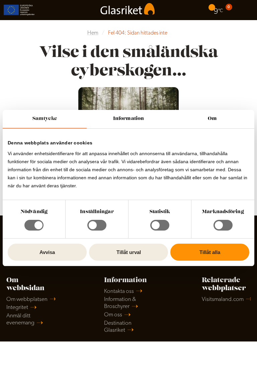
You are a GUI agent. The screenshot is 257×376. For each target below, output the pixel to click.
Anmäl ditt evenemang (20, 319)
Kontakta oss (119, 291)
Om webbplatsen (27, 299)
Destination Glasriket (118, 326)
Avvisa (47, 252)
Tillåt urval (128, 252)
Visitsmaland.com (223, 299)
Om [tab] (212, 118)
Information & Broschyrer (120, 303)
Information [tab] (128, 118)
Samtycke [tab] (44, 118)
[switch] (96, 225)
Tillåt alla (209, 252)
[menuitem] (216, 10)
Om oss (113, 315)
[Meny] (247, 10)
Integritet (17, 307)
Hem (92, 33)
